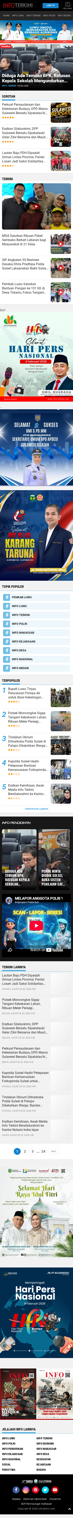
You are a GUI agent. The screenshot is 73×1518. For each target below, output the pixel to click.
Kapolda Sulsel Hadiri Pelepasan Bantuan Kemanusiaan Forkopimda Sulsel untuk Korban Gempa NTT (28, 765)
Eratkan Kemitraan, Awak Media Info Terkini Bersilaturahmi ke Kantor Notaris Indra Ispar (26, 790)
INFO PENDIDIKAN (12, 1448)
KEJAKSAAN (43, 1464)
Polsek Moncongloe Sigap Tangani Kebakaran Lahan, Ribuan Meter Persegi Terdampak (27, 717)
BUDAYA (41, 1469)
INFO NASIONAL (22, 659)
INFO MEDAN (20, 668)
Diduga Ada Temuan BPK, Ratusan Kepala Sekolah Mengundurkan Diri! (36, 81)
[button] (58, 46)
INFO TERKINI (34, 15)
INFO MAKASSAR (23, 632)
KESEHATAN (43, 1459)
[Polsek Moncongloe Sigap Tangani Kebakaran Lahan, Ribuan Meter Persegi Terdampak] (61, 1007)
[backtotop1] (70, 1509)
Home (6, 15)
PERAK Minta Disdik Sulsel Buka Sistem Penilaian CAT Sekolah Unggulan (52, 877)
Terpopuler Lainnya (36, 809)
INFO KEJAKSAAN (23, 641)
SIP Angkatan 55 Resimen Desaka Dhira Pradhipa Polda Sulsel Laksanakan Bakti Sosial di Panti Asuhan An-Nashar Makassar (24, 264)
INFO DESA (19, 650)
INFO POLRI (49, 15)
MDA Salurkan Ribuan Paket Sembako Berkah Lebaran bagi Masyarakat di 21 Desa (24, 240)
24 (43, 1151)
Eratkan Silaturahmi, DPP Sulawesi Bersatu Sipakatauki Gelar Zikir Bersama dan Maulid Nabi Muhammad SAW (24, 133)
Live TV (51, 5)
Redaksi (16, 1499)
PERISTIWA (8, 1469)
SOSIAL (6, 1464)
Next (53, 1151)
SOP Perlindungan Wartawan (36, 1504)
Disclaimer (55, 1499)
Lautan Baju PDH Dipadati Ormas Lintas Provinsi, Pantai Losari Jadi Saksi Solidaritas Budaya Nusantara (23, 157)
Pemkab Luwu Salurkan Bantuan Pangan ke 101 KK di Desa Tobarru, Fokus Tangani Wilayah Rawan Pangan (23, 288)
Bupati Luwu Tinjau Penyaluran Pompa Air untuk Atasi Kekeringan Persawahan (24, 693)
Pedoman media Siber (35, 1499)
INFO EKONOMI (45, 1443)
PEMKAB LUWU (22, 597)
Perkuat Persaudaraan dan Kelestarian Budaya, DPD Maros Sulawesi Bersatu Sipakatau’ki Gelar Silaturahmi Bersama (25, 109)
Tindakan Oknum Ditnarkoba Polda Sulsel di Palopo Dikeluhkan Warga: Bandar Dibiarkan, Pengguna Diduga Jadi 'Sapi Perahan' (27, 741)
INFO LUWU (18, 15)
